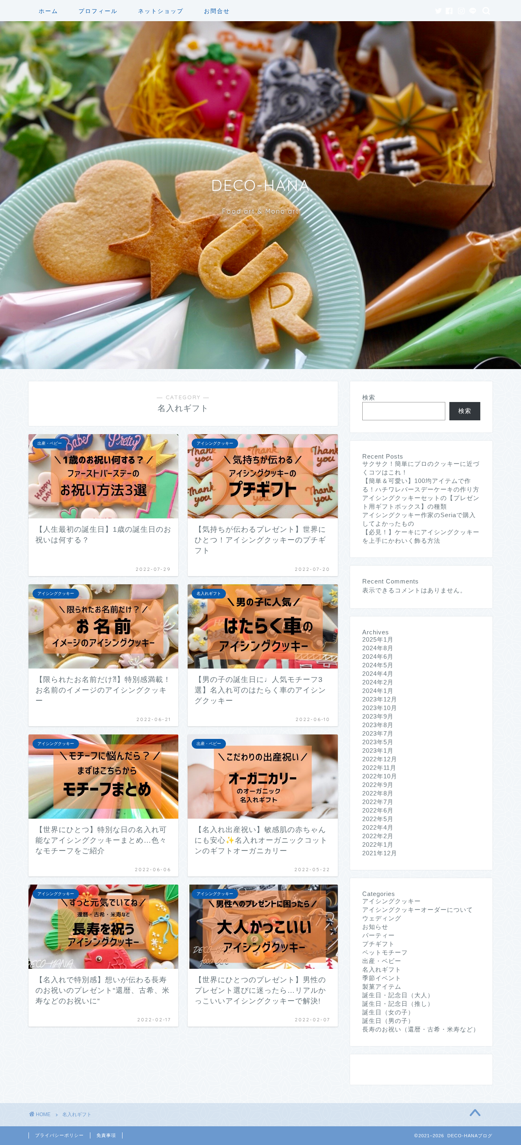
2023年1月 (378, 750)
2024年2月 (378, 682)
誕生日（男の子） (388, 1020)
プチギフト (378, 943)
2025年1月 (378, 639)
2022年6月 (378, 810)
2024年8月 (378, 648)
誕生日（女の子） (388, 1012)
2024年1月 (378, 690)
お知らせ (375, 926)
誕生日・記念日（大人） (398, 995)
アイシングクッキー (391, 901)
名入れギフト (381, 969)
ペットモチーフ (385, 952)
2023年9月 (378, 716)
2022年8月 (378, 793)
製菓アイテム (381, 986)
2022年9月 (378, 784)
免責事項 (106, 1135)
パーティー (378, 935)
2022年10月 (379, 776)
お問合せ (217, 11)
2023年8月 (378, 724)
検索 (368, 397)
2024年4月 (378, 673)
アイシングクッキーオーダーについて (417, 909)
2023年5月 (378, 742)
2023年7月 (378, 733)
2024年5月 (378, 665)
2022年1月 (378, 844)
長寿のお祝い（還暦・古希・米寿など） (420, 1029)
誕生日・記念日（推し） (398, 1003)
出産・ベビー (381, 960)
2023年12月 (379, 699)
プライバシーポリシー (59, 1135)
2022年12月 (379, 759)
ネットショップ (161, 11)
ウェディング (381, 918)
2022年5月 (378, 818)
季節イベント (381, 978)
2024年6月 (378, 656)
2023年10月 (379, 707)
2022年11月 (379, 767)
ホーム (48, 11)
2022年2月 (378, 836)
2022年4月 (378, 827)
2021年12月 (379, 853)
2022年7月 (378, 801)
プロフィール (98, 11)
